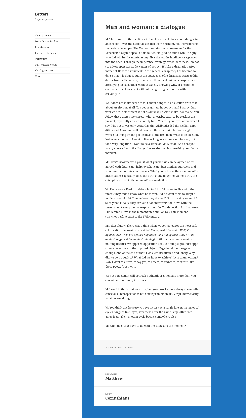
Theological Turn (44, 70)
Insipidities (41, 58)
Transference (42, 47)
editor (130, 347)
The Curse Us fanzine (46, 53)
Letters (42, 14)
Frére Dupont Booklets (47, 41)
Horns (38, 76)
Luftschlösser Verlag (46, 64)
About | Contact (43, 35)
